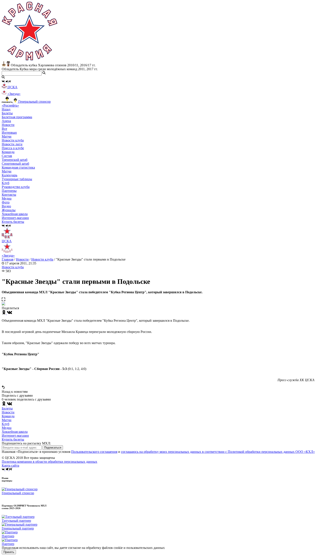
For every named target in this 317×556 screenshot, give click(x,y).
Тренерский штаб (14, 160)
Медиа (6, 428)
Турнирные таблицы (17, 179)
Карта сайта (10, 465)
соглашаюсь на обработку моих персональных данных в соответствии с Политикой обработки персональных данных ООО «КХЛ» (218, 451)
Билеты (7, 408)
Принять (8, 552)
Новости (22, 259)
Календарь (9, 175)
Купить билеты (13, 439)
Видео (6, 206)
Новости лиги (12, 144)
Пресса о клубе (13, 148)
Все (4, 128)
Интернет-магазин (15, 435)
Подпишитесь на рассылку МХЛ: (26, 443)
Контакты (9, 194)
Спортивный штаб (15, 163)
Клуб (5, 424)
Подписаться (52, 447)
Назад (6, 109)
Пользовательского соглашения (94, 451)
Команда (8, 416)
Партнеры (9, 191)
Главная (7, 259)
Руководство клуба (16, 187)
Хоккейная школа (15, 431)
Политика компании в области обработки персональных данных (49, 461)
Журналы (9, 210)
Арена (6, 121)
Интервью (9, 132)
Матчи (6, 136)
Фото (5, 202)
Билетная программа (17, 117)
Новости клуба (13, 140)
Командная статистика (18, 167)
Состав (7, 156)
